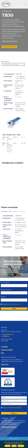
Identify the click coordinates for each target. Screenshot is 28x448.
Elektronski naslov (6, 289)
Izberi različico (5, 61)
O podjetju (4, 346)
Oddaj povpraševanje (9, 46)
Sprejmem (7, 445)
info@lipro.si (6, 336)
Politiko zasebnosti (14, 304)
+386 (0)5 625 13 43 (7, 334)
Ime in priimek (5, 282)
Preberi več (20, 445)
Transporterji (6, 11)
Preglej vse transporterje (9, 41)
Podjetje (3, 297)
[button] (26, 4)
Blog (2, 352)
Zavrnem (14, 445)
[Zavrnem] (26, 444)
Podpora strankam (7, 349)
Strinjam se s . (11, 304)
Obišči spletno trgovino (9, 427)
